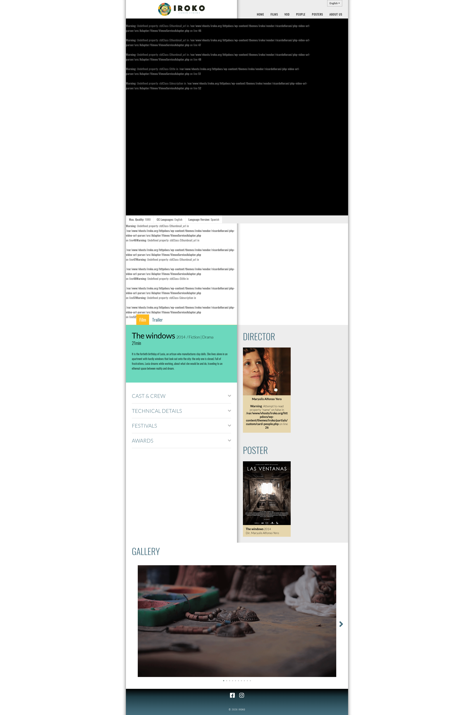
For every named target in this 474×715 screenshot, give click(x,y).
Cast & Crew (148, 396)
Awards (142, 440)
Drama (207, 336)
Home (260, 14)
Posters (317, 14)
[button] (223, 680)
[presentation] (341, 624)
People (301, 14)
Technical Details (157, 411)
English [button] (334, 3)
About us (335, 14)
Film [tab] (142, 319)
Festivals (144, 425)
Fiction (194, 336)
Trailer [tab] (157, 319)
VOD (287, 14)
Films (274, 14)
